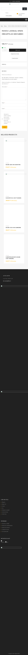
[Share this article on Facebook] (9, 64)
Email (3, 108)
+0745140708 (8, 15)
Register (18, 1)
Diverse (5, 26)
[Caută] (24, 8)
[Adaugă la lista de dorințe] (22, 141)
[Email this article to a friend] (11, 64)
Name (3, 102)
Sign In (13, 1)
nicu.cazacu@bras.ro (7, 452)
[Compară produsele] (22, 143)
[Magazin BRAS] (14, 4)
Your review (4, 86)
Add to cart (17, 50)
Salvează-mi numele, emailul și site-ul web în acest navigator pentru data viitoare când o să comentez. (7, 119)
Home (2, 26)
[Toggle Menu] (26, 20)
